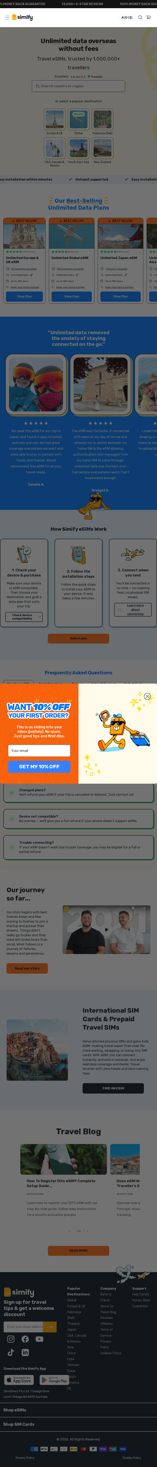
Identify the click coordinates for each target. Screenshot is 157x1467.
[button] (149, 18)
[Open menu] (7, 18)
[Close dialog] (147, 696)
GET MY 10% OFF (39, 767)
